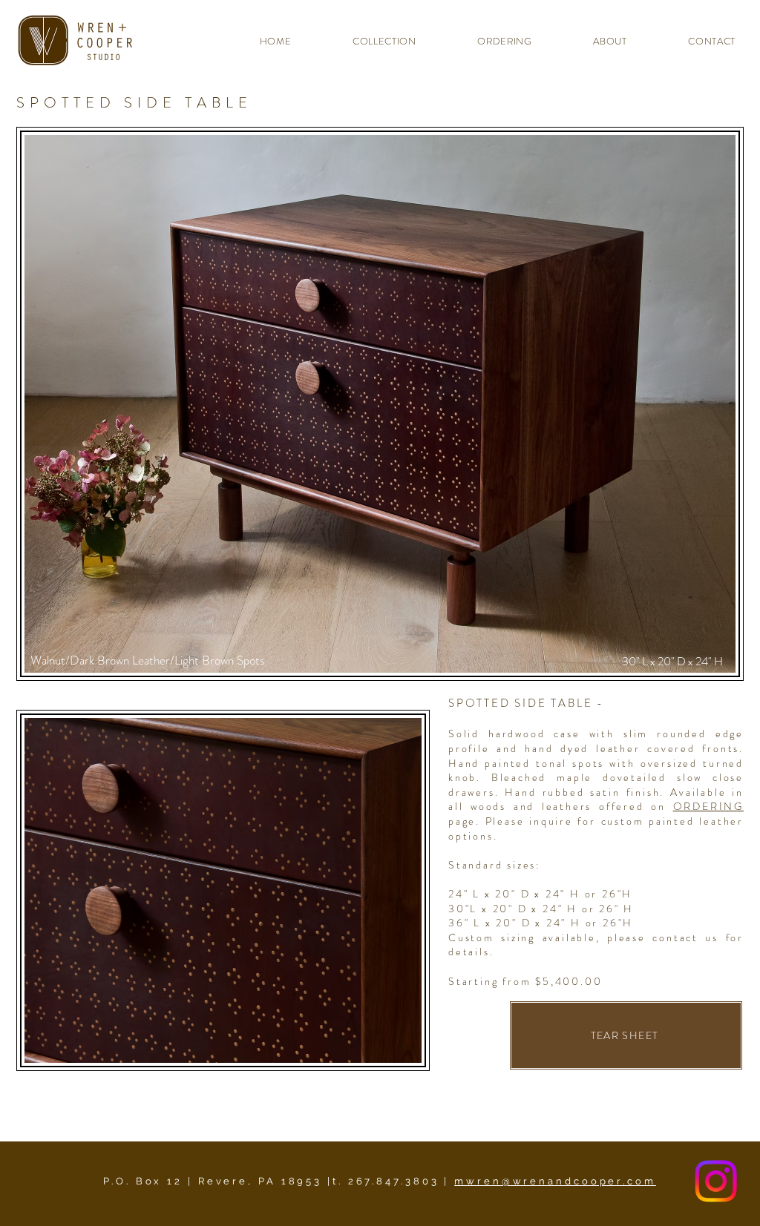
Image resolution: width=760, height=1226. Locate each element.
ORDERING (708, 806)
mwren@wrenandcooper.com (555, 1181)
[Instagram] (716, 1181)
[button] (366, 41)
